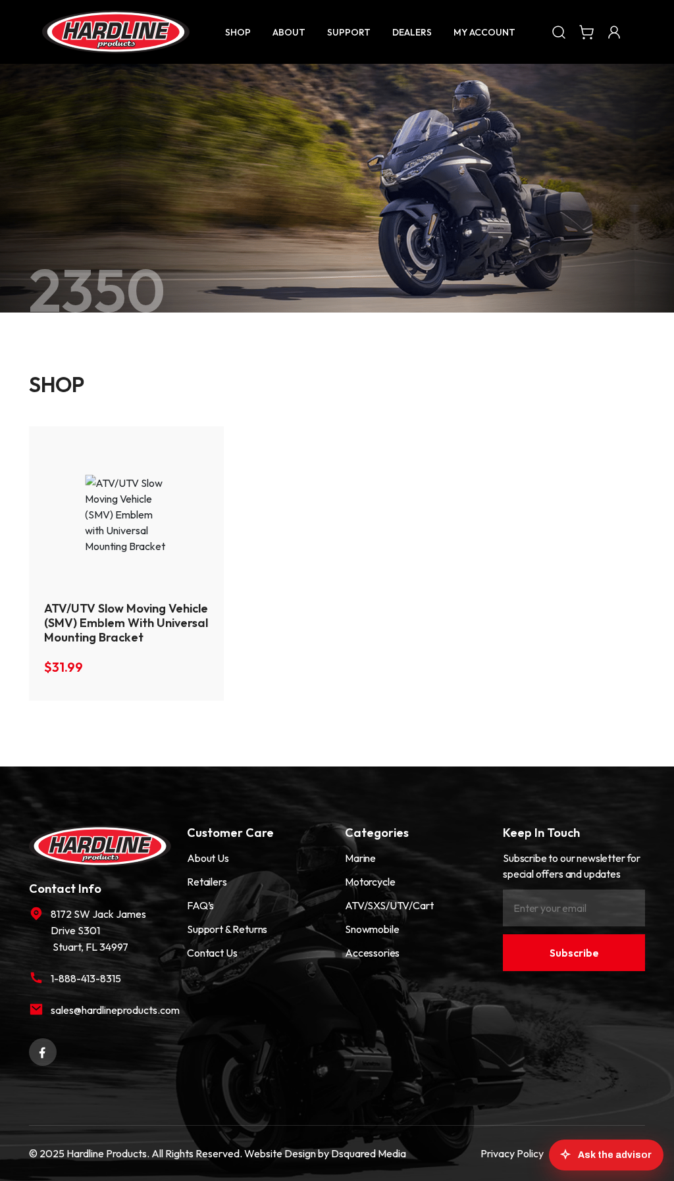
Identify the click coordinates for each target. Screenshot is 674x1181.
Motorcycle (370, 881)
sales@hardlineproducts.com (111, 1010)
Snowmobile (372, 929)
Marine (360, 858)
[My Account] (614, 31)
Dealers (412, 32)
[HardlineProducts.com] (116, 32)
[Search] (559, 31)
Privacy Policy (512, 1153)
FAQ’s (200, 905)
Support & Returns (227, 929)
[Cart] (586, 31)
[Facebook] (43, 1050)
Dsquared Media (368, 1153)
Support (349, 32)
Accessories (372, 952)
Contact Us (212, 952)
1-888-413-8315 (86, 978)
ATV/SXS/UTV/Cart (389, 905)
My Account (484, 32)
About (288, 32)
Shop (238, 32)
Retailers (207, 881)
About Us (208, 858)
